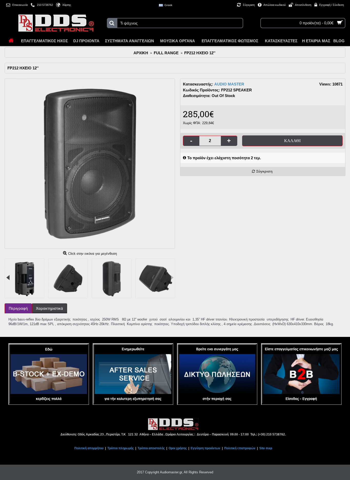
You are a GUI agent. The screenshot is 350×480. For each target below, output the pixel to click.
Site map (265, 448)
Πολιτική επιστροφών (239, 448)
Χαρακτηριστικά (49, 308)
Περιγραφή (18, 308)
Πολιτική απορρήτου (89, 448)
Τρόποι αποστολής (151, 448)
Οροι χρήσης (178, 448)
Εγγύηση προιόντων (205, 448)
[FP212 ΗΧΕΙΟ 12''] (90, 164)
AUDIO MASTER (229, 84)
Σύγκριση (264, 171)
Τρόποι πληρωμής (120, 448)
